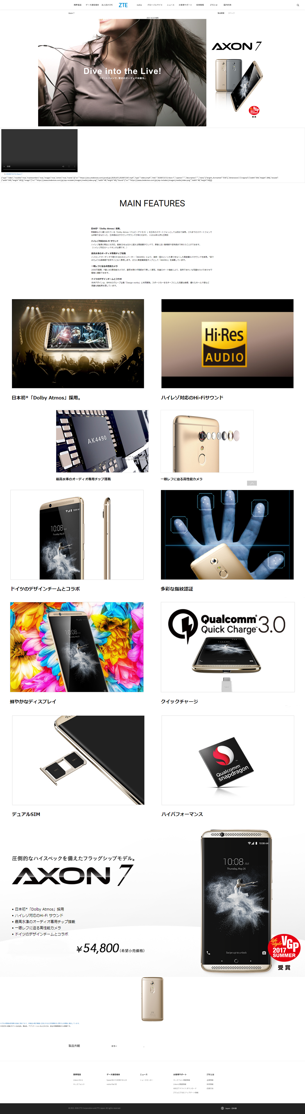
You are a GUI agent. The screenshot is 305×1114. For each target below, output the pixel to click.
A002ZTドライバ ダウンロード (185, 1088)
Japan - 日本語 (230, 1108)
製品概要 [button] (221, 13)
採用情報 (210, 1084)
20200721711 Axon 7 (14, 174)
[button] (77, 5)
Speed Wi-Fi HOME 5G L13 (117, 1080)
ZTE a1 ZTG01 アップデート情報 (185, 1092)
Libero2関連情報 (179, 1084)
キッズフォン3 (78, 1084)
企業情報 (210, 1080)
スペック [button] (231, 13)
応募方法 (210, 1088)
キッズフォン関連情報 (181, 1080)
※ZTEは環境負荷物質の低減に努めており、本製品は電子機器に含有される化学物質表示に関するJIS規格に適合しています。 (40, 1023)
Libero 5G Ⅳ (78, 1080)
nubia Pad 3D (112, 1084)
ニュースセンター (146, 1080)
